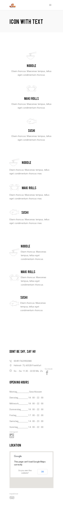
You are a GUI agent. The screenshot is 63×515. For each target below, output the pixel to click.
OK (42, 472)
